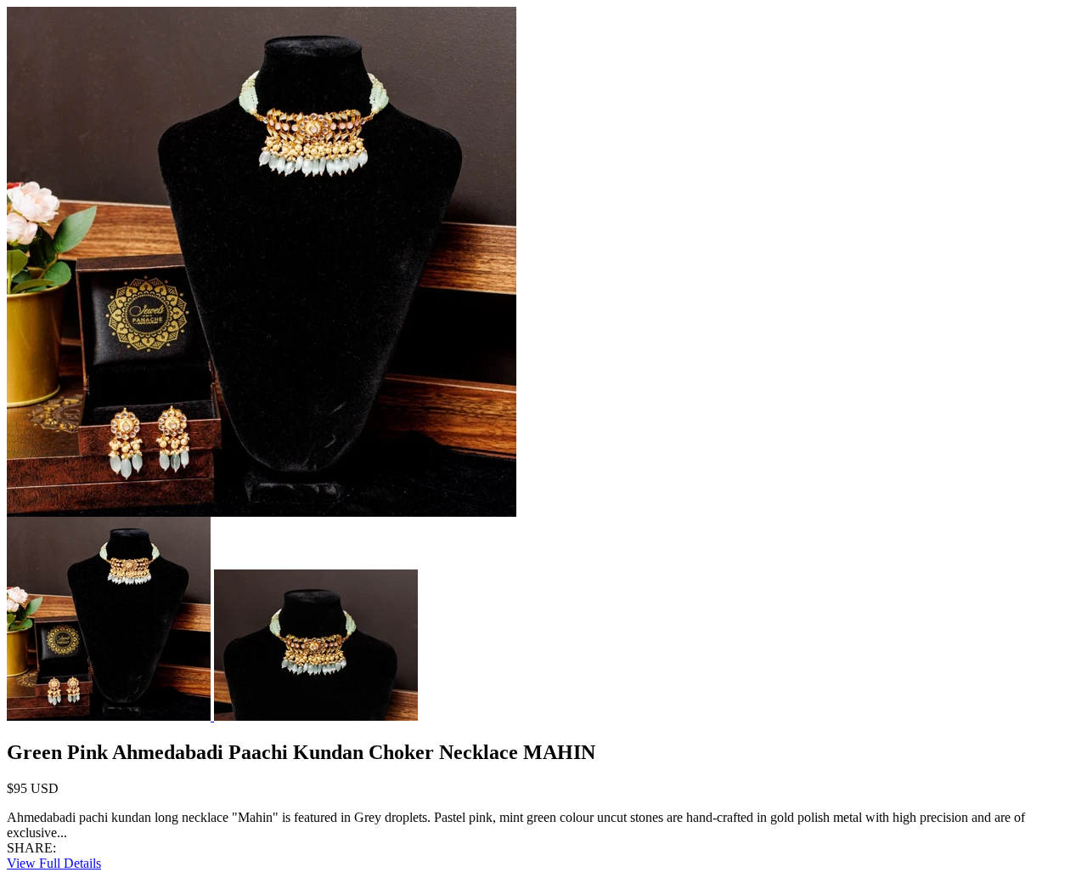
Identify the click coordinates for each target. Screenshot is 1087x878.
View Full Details (54, 863)
